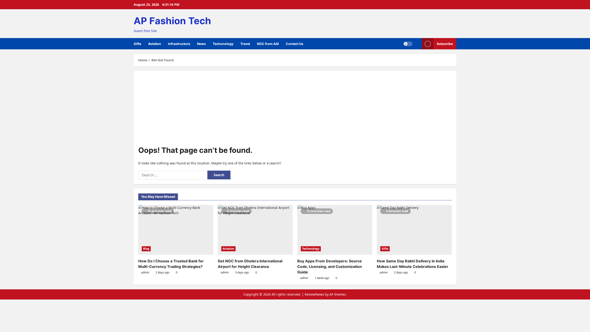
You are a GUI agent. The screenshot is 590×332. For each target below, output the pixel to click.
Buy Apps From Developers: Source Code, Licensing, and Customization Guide (329, 266)
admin (145, 272)
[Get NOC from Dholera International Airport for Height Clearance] (255, 230)
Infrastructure (179, 44)
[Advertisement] (295, 110)
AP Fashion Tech (172, 21)
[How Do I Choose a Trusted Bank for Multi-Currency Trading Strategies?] (175, 230)
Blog (146, 249)
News (201, 44)
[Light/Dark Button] (408, 44)
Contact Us (294, 44)
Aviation (154, 44)
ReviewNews (314, 294)
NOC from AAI (268, 44)
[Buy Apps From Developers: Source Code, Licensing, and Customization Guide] (334, 230)
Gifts (137, 44)
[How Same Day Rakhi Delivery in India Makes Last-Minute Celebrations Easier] (414, 230)
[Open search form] (417, 43)
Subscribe (445, 44)
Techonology (223, 44)
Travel (245, 44)
